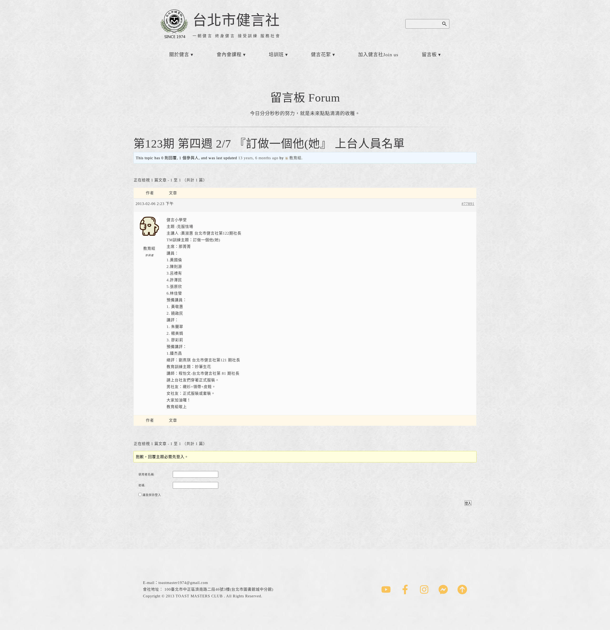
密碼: (142, 485)
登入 (468, 503)
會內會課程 (229, 54)
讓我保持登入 (151, 495)
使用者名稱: (146, 474)
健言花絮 (321, 54)
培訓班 (276, 54)
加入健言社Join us (378, 54)
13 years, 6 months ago (258, 158)
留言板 (429, 54)
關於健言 (179, 54)
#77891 (468, 204)
